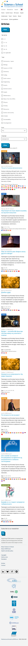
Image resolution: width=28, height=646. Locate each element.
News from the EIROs (9, 99)
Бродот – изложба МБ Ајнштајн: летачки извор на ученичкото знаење (12, 333)
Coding (5, 75)
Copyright (3, 555)
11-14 (5, 42)
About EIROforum (6, 549)
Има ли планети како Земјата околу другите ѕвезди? (13, 252)
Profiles (6, 106)
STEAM (6, 116)
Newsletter (10, 9)
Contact (3, 9)
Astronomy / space (9, 61)
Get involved (4, 19)
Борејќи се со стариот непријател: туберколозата (13, 503)
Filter (5, 29)
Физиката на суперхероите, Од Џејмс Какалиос (12, 375)
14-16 (5, 46)
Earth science (7, 78)
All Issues (16, 13)
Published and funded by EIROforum (9, 639)
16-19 (5, 49)
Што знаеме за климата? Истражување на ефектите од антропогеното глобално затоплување (11, 459)
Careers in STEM (8, 68)
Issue (2, 127)
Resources (6, 109)
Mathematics (7, 95)
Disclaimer (4, 559)
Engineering (7, 82)
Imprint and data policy (7, 551)
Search (16, 9)
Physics (6, 102)
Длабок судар (6, 292)
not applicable (7, 53)
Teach (10, 16)
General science (8, 89)
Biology (6, 65)
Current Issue (9, 13)
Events (15, 16)
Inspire (21, 13)
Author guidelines (13, 19)
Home (2, 13)
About (19, 16)
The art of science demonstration (11, 168)
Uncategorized (7, 123)
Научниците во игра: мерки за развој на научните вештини (13, 211)
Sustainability (7, 119)
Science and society (9, 113)
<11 (5, 39)
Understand (4, 16)
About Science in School (7, 547)
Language (3, 136)
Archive (3, 563)
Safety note (4, 557)
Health (5, 92)
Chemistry (6, 71)
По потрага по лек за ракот (10, 415)
